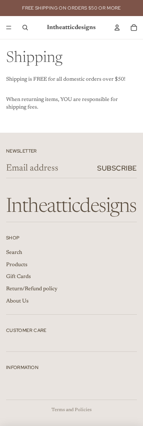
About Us (17, 301)
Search (14, 252)
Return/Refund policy (32, 289)
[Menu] (9, 27)
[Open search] (25, 27)
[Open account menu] (117, 27)
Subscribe (117, 168)
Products (16, 265)
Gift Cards (18, 277)
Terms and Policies (71, 410)
